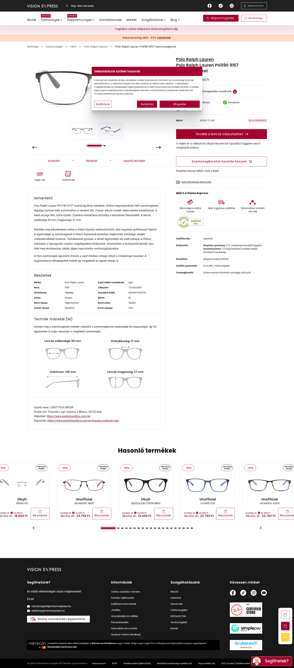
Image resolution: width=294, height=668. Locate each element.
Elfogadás (179, 104)
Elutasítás (147, 104)
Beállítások (103, 104)
